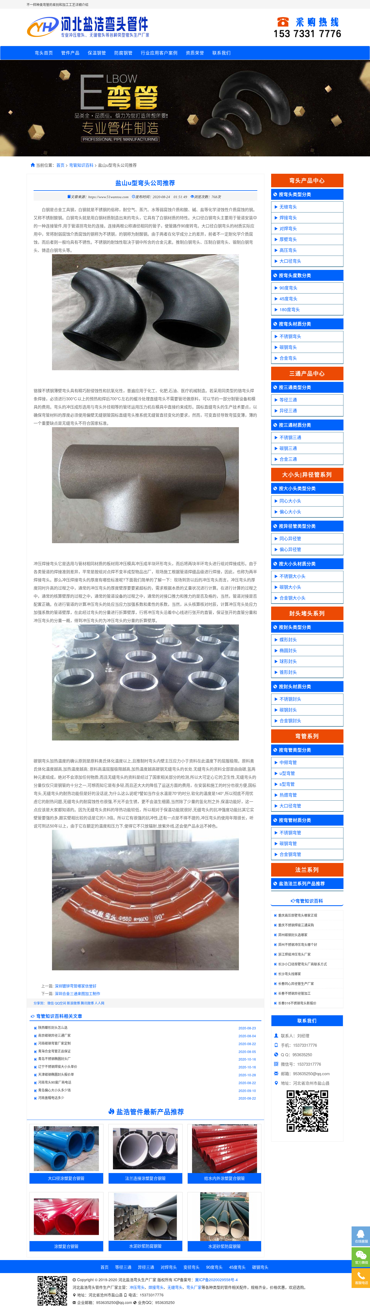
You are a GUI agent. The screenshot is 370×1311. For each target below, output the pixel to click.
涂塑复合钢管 (66, 1246)
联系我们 (221, 53)
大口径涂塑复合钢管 (66, 1178)
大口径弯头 (290, 261)
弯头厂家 (194, 1287)
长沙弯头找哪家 (289, 973)
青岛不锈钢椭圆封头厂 (54, 1058)
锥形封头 (288, 672)
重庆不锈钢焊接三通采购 (296, 925)
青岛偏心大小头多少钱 (54, 1090)
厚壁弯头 (288, 239)
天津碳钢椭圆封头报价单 (56, 1074)
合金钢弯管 (290, 854)
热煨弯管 (288, 795)
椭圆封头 (288, 650)
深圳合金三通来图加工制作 (77, 993)
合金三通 (288, 459)
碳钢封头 (288, 710)
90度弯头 (288, 288)
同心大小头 (290, 501)
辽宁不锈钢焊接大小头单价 (57, 1066)
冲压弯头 (137, 1287)
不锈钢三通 (290, 437)
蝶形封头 (288, 639)
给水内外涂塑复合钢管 (224, 1178)
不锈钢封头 (290, 699)
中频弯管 (288, 762)
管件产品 (70, 53)
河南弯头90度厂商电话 (54, 1082)
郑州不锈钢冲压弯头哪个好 (297, 944)
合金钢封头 (290, 720)
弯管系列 (307, 736)
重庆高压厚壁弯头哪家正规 (297, 915)
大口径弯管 (290, 806)
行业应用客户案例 (159, 53)
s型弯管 (287, 784)
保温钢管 (97, 53)
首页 (60, 165)
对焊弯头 (288, 228)
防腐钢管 (123, 53)
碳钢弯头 (288, 347)
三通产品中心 (307, 373)
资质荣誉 (195, 53)
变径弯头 (191, 1267)
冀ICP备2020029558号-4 (216, 1279)
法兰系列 (307, 870)
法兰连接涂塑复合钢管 (145, 1178)
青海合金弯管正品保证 (54, 1051)
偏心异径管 (290, 549)
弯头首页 (44, 53)
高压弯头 (288, 250)
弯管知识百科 (81, 165)
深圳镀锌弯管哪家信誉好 (75, 985)
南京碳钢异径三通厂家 (54, 1035)
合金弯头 (288, 358)
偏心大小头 (290, 511)
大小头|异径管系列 (307, 474)
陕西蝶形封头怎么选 (52, 1027)
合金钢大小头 (293, 598)
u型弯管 (287, 773)
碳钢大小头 (290, 587)
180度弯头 (290, 309)
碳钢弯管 (288, 843)
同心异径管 (290, 538)
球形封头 (288, 661)
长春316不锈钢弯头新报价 (297, 1003)
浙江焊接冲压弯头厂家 (294, 954)
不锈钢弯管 (290, 832)
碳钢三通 (288, 448)
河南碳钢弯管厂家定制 (54, 1043)
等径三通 (288, 400)
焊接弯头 (288, 217)
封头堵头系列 (307, 613)
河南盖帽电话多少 (51, 1097)
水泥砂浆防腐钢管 (145, 1246)
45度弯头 (288, 298)
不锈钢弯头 (290, 336)
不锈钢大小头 (293, 576)
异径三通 (288, 410)
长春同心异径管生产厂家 (296, 983)
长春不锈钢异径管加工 (294, 993)
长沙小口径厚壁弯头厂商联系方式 (302, 964)
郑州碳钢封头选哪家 (292, 934)
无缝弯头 (288, 207)
